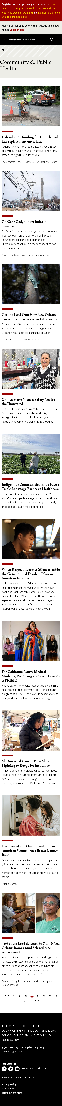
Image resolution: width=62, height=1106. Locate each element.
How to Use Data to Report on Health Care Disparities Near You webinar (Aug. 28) (30, 8)
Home (3, 50)
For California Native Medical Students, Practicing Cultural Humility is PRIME (31, 676)
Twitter (10, 1068)
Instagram (27, 1068)
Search (52, 39)
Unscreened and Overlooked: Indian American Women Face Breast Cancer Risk (30, 851)
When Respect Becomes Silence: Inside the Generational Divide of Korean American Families (31, 574)
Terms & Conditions (12, 1092)
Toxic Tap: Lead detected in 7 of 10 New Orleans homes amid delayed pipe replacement (31, 948)
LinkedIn (40, 1068)
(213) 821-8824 (17, 1051)
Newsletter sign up (16, 1077)
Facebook (4, 1068)
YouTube (17, 1068)
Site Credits (8, 1088)
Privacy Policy (9, 1084)
